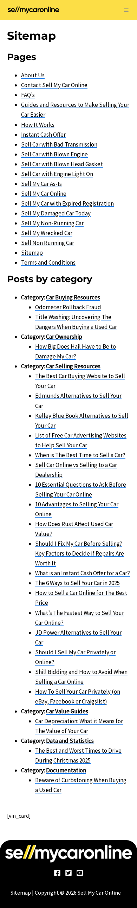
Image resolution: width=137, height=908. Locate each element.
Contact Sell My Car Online (54, 85)
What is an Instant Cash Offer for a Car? (82, 573)
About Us (33, 75)
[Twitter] (68, 872)
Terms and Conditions (48, 262)
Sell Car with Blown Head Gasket (62, 164)
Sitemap (32, 253)
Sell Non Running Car (47, 243)
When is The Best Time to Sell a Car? (80, 455)
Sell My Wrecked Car (46, 233)
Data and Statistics (70, 741)
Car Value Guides (67, 711)
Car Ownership (64, 336)
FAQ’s (28, 95)
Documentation (66, 770)
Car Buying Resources (73, 297)
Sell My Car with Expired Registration (67, 203)
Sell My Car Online (43, 193)
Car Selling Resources (73, 366)
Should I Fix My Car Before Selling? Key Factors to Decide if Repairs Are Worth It (79, 553)
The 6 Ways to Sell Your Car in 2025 (77, 583)
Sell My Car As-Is (41, 184)
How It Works (37, 125)
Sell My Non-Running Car (52, 223)
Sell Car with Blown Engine (54, 154)
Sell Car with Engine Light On (57, 174)
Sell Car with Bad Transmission (59, 144)
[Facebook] (57, 872)
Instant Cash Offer (43, 134)
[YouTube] (79, 872)
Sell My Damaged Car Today (56, 213)
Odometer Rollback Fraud (68, 307)
